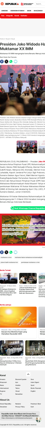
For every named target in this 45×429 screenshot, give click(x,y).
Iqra (16, 382)
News (2, 385)
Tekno (17, 388)
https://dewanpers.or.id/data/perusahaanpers (16, 418)
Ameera (2, 379)
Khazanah (3, 382)
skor (29, 11)
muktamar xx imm (6, 257)
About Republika (5, 404)
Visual (7, 39)
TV (1, 394)
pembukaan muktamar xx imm (30, 262)
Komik (17, 15)
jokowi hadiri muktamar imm (9, 262)
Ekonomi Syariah (17, 11)
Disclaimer (3, 407)
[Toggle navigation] (2, 3)
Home (2, 39)
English (33, 391)
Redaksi (18, 404)
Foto (2, 15)
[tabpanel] (27, 147)
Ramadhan (18, 394)
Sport (32, 385)
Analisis (18, 385)
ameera (4, 11)
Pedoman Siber (36, 404)
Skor (32, 379)
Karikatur (24, 15)
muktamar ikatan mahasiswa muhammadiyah (28, 257)
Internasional (4, 388)
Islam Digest (35, 382)
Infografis (9, 15)
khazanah (38, 11)
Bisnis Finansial (36, 388)
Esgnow (2, 391)
